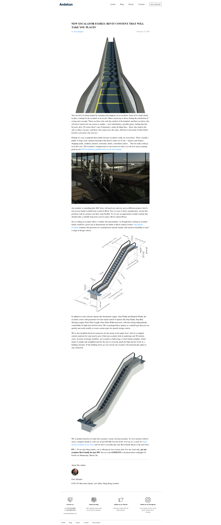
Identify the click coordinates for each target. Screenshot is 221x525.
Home (112, 4)
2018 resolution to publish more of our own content (101, 149)
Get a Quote (155, 4)
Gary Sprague (78, 31)
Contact (141, 4)
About (131, 4)
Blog (122, 4)
